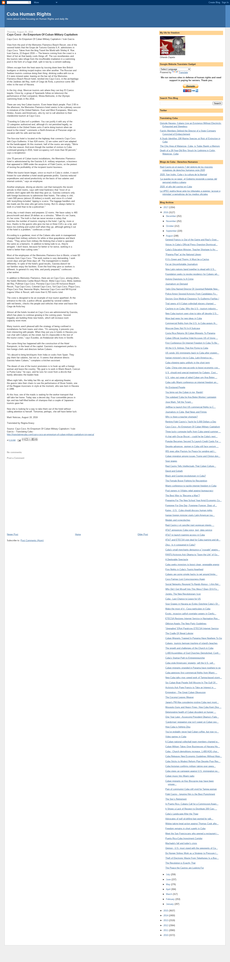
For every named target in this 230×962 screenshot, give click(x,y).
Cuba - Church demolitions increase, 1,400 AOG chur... (192, 751)
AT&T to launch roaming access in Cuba (185, 535)
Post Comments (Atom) (32, 540)
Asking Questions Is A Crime (179, 279)
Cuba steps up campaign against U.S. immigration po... (192, 771)
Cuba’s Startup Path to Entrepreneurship (185, 658)
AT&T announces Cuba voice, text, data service (188, 530)
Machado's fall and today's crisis (181, 843)
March (169, 894)
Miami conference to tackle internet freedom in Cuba (190, 486)
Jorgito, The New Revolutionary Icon (183, 594)
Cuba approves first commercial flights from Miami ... (191, 672)
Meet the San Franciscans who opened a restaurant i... (192, 833)
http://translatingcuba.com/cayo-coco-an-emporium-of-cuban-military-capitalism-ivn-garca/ (50, 434)
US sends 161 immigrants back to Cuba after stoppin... (192, 353)
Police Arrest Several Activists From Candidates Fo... (191, 294)
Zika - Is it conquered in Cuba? (180, 545)
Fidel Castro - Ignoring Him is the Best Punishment (190, 794)
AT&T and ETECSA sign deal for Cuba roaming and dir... (192, 540)
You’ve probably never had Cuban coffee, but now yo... (192, 732)
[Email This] (23, 439)
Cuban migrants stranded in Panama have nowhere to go (193, 668)
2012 (166, 925)
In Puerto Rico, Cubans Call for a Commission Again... (191, 804)
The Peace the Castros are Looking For (184, 868)
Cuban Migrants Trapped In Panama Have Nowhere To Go (193, 638)
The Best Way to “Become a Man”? (182, 495)
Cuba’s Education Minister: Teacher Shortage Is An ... (191, 249)
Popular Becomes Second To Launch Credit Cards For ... (193, 441)
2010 (166, 935)
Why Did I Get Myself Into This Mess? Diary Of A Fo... (192, 589)
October (170, 226)
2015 (166, 910)
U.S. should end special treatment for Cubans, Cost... (191, 372)
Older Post (143, 534)
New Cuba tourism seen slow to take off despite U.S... (191, 313)
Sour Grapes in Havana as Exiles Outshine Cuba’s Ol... (192, 604)
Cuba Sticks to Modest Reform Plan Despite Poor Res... (192, 761)
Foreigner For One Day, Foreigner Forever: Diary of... (191, 505)
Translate (183, 72)
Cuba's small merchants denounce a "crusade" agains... (192, 549)
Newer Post (12, 534)
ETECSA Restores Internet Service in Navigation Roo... (192, 618)
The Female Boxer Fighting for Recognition (186, 480)
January (170, 904)
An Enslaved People (175, 387)
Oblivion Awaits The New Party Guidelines (185, 623)
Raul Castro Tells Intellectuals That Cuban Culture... (190, 466)
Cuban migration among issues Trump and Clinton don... (192, 456)
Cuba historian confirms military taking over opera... (190, 766)
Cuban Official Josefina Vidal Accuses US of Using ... (191, 338)
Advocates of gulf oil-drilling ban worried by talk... (189, 818)
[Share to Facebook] (33, 439)
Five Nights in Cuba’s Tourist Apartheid (184, 569)
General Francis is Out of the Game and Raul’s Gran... (192, 239)
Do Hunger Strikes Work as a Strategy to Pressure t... (191, 853)
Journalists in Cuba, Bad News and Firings (186, 412)
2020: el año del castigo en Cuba (176, 186)
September (171, 231)
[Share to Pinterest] (36, 439)
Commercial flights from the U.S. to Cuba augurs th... (191, 323)
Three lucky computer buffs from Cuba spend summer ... (193, 431)
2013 (166, 920)
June (168, 879)
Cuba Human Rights (29, 14)
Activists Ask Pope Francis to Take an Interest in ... (190, 687)
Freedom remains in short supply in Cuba (185, 828)
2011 (166, 930)
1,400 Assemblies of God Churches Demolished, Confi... (192, 653)
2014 (166, 915)
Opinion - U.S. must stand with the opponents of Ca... (191, 848)
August (170, 236)
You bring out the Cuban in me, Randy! (184, 392)
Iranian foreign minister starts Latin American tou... (190, 515)
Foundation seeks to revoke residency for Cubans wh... (192, 274)
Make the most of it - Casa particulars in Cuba (187, 609)
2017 (166, 207)
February (170, 899)
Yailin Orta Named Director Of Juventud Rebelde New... (192, 289)
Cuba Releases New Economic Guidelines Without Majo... (193, 756)
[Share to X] (29, 439)
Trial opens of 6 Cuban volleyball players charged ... (190, 303)
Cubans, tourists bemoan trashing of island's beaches (191, 643)
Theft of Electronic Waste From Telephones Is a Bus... (192, 858)
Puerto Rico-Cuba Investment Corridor (183, 838)
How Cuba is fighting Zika (177, 727)
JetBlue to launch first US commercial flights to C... (190, 407)
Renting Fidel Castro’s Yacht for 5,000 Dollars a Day (190, 421)
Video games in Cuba (175, 736)
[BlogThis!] (26, 439)
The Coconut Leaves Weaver (179, 697)
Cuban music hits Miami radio (179, 776)
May (168, 884)
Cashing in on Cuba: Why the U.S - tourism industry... (191, 308)
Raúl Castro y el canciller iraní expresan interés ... (189, 525)
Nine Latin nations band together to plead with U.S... (190, 269)
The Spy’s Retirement (176, 799)
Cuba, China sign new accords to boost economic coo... (192, 367)
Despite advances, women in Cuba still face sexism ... (192, 446)
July (168, 874)
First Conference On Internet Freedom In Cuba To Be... (192, 343)
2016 (166, 212)
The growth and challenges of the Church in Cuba (189, 648)
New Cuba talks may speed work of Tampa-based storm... (193, 677)
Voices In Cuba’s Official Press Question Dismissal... (191, 244)
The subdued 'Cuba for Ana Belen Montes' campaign (190, 397)
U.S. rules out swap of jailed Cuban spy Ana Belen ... (191, 377)
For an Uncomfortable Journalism (181, 264)
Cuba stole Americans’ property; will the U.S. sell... (190, 663)
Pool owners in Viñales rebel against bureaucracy (189, 490)
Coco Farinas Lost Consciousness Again (185, 579)
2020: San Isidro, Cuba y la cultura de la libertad (183, 174)
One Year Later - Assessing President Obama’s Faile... (192, 717)
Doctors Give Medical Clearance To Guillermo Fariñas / (192, 298)
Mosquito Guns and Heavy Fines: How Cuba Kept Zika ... (193, 707)
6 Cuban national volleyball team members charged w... (192, 741)
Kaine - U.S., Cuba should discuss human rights (188, 510)
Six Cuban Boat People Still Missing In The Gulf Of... (191, 682)
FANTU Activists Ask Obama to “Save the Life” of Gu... (192, 554)
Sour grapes (171, 461)
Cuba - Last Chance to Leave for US (183, 599)
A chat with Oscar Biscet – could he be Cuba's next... (191, 436)
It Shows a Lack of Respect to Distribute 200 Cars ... (191, 809)
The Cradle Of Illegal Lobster (179, 633)
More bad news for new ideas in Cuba (183, 318)
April (168, 889)
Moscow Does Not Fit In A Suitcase (182, 328)
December (171, 216)
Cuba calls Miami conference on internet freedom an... (191, 382)
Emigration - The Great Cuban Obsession (185, 692)
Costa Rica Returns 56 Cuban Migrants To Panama (190, 333)
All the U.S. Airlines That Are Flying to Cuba (186, 348)
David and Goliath (174, 471)
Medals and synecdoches (177, 520)
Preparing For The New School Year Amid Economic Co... (193, 500)
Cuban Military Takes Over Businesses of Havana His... (192, 746)
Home (78, 534)
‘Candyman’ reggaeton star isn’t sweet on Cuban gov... (192, 722)
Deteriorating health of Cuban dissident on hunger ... (190, 712)
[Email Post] (19, 440)
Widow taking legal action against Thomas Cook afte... (192, 823)
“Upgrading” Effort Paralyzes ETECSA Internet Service (192, 628)
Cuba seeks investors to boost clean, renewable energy (192, 564)
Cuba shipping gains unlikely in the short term (187, 362)
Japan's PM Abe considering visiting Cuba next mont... (192, 702)
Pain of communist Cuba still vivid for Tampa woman (191, 789)
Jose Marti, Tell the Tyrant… (179, 402)
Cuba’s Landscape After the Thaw (181, 814)
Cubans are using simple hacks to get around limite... (191, 574)
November (171, 221)
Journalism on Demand (176, 284)
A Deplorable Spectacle (176, 559)
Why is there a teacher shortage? (181, 417)
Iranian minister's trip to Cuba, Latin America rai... (189, 358)
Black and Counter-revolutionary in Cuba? (185, 476)
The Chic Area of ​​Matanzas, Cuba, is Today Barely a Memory (190, 146)
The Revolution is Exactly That (180, 863)
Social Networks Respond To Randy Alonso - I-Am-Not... (192, 584)
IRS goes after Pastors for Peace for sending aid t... (190, 451)
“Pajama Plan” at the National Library (183, 254)
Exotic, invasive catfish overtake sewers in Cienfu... (190, 613)
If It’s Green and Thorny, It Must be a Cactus (187, 259)
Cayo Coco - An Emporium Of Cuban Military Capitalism (192, 426)
